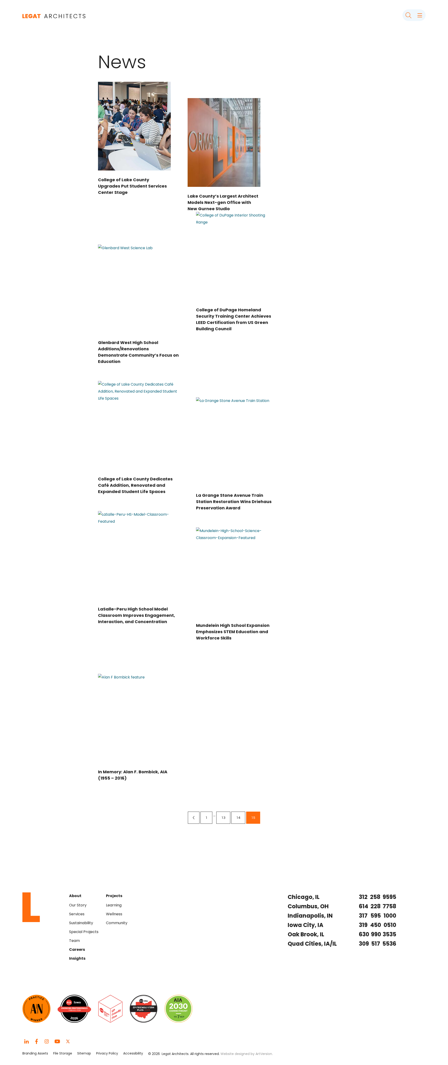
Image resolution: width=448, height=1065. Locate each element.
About (75, 895)
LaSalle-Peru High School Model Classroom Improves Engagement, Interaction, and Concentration (136, 615)
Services (76, 914)
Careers (77, 949)
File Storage (62, 1053)
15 (255, 818)
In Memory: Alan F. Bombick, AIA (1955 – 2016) (132, 775)
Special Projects (83, 931)
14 (240, 818)
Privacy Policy (107, 1053)
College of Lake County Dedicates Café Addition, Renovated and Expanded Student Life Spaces (135, 485)
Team (74, 940)
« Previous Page (194, 818)
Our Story (78, 905)
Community (116, 923)
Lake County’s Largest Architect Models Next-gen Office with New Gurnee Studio (223, 202)
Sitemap (84, 1053)
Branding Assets (35, 1053)
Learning (114, 905)
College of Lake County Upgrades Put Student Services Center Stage (132, 186)
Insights (77, 958)
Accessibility (133, 1053)
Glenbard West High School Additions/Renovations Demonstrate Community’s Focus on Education (138, 352)
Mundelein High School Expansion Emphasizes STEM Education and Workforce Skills (233, 631)
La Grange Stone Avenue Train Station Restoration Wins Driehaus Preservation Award (234, 501)
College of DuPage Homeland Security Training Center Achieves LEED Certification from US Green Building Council (233, 319)
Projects (114, 895)
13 (225, 818)
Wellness (114, 914)
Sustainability (81, 923)
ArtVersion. (264, 1053)
